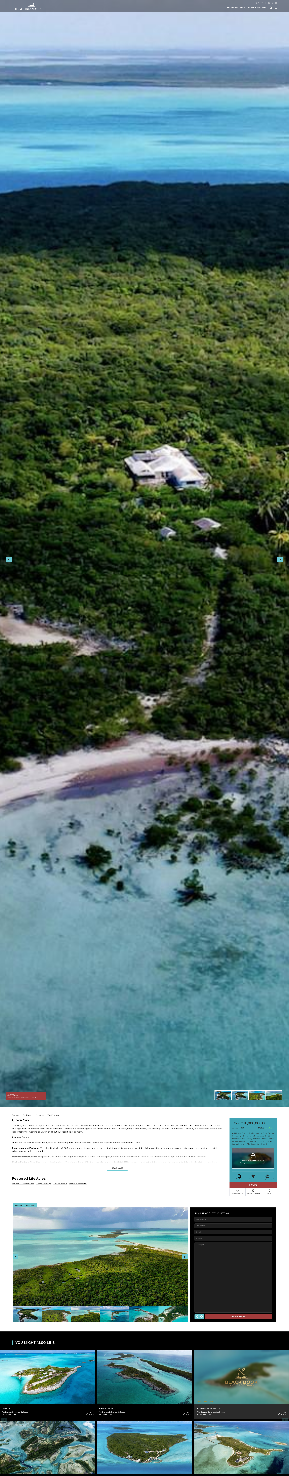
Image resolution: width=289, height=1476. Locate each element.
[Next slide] (279, 1095)
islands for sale (235, 8)
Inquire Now (238, 1316)
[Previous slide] (217, 1095)
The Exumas (53, 1115)
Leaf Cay (7, 1408)
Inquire (253, 1185)
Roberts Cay (106, 1408)
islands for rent (257, 8)
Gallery (18, 1205)
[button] (15, 1256)
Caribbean (27, 1115)
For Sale (15, 1115)
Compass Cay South (208, 1408)
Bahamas (40, 1115)
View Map (30, 1205)
